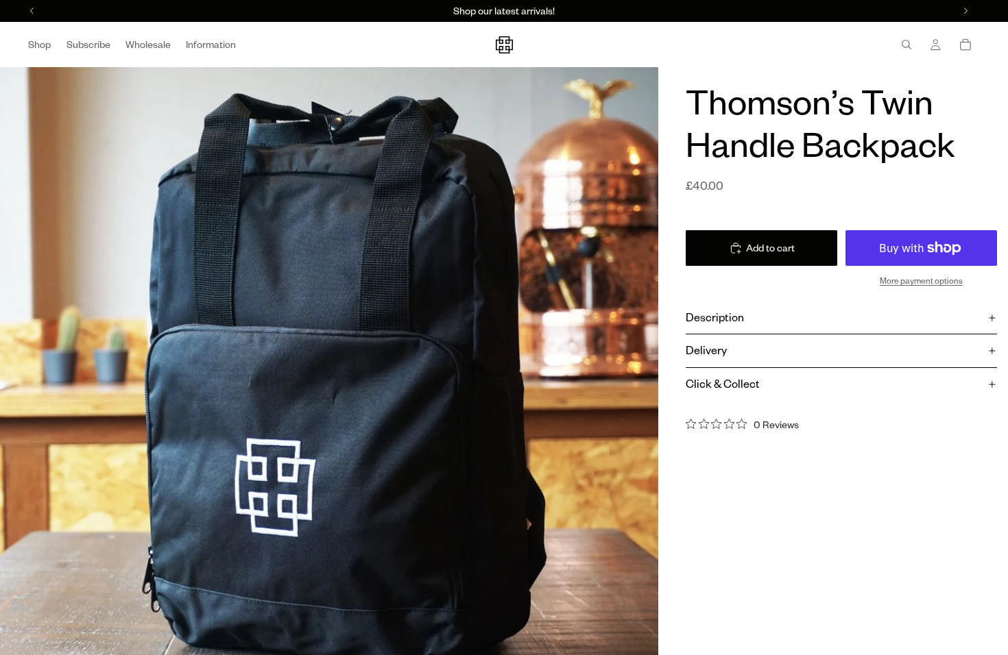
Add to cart (770, 248)
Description (715, 317)
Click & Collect (723, 384)
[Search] (906, 44)
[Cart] (965, 44)
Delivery (706, 350)
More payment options (921, 280)
